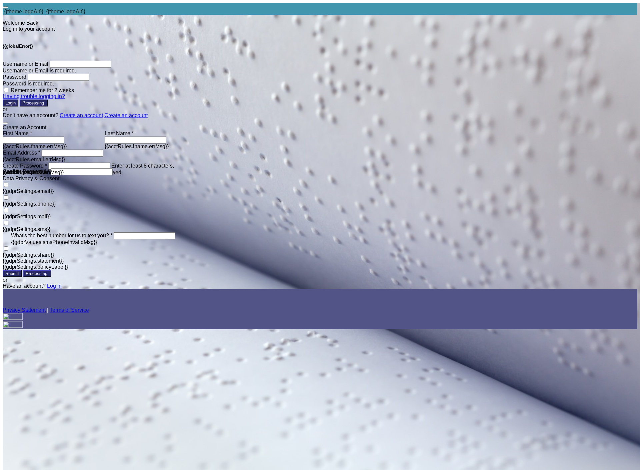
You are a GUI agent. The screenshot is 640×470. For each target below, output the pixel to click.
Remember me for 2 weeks (42, 90)
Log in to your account (29, 29)
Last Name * (119, 133)
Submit (12, 273)
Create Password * (25, 166)
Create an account (81, 115)
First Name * (17, 133)
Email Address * (21, 153)
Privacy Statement (24, 310)
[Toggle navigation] (5, 7)
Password (14, 77)
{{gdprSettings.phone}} (29, 204)
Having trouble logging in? (34, 96)
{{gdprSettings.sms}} (26, 229)
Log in (54, 286)
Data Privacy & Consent (31, 178)
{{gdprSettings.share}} (28, 255)
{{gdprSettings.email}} (28, 191)
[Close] (5, 123)
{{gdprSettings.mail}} (27, 216)
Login (10, 102)
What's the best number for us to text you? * (61, 235)
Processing (33, 102)
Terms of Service (69, 310)
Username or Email (25, 64)
